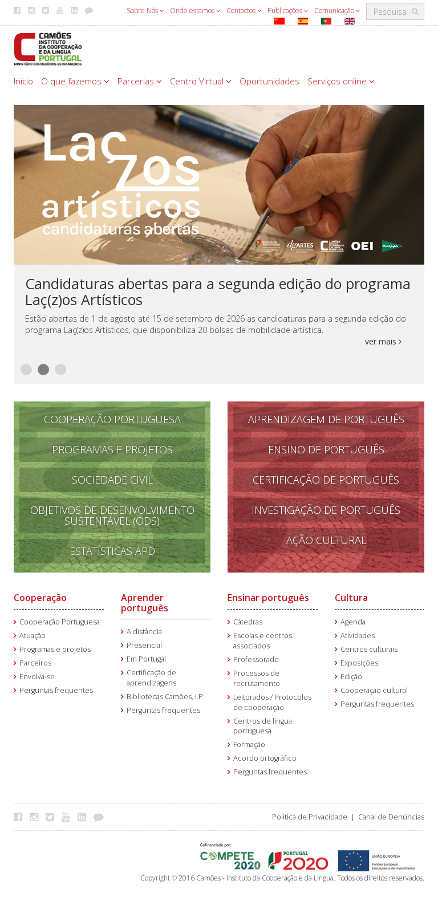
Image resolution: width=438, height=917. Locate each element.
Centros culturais (369, 649)
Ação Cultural (326, 540)
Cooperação (40, 597)
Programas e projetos (55, 649)
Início (23, 81)
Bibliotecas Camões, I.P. (166, 696)
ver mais (382, 341)
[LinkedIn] (85, 816)
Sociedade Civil (112, 479)
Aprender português (144, 602)
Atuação (32, 635)
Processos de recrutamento (256, 678)
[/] (48, 47)
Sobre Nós (143, 10)
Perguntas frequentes (56, 690)
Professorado (256, 659)
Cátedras (247, 622)
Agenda (353, 622)
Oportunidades (269, 81)
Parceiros (35, 663)
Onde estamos (193, 10)
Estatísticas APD (112, 551)
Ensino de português (326, 449)
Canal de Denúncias (391, 817)
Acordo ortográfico (265, 758)
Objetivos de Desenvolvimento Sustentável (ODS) (112, 515)
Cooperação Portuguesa (112, 419)
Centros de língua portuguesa (262, 726)
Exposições (359, 663)
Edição (351, 676)
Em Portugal (146, 659)
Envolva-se (37, 676)
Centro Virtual (198, 81)
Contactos (241, 10)
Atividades (357, 635)
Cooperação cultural (374, 690)
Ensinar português (268, 597)
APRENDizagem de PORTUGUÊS (326, 419)
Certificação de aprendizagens (151, 678)
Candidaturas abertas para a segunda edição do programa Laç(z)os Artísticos (218, 291)
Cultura (351, 597)
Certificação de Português (326, 479)
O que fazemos (72, 81)
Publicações (285, 10)
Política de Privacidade (309, 817)
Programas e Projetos (112, 449)
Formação (249, 744)
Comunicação (335, 10)
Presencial (144, 645)
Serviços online (338, 81)
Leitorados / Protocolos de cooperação (272, 702)
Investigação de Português (326, 510)
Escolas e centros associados (262, 641)
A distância (144, 631)
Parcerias (136, 81)
